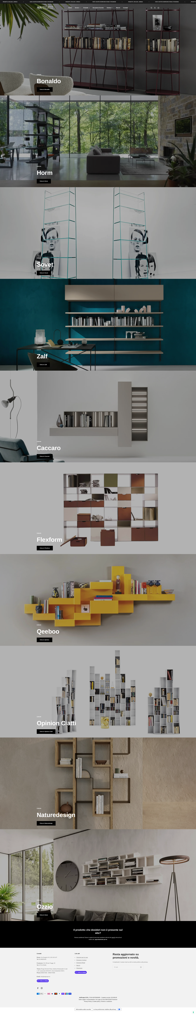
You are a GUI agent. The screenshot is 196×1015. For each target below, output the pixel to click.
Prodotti (85, 7)
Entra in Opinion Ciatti (46, 731)
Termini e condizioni (106, 1001)
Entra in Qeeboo (44, 639)
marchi (113, 937)
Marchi (118, 7)
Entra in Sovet (44, 273)
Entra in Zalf (43, 364)
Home (70, 7)
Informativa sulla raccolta (83, 1009)
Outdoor (109, 7)
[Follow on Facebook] (38, 988)
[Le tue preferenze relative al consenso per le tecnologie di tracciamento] (193, 1012)
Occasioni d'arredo (98, 7)
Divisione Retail (80, 962)
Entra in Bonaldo (45, 89)
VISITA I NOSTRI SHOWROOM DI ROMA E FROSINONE (71, 1)
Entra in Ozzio (44, 915)
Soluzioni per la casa (82, 957)
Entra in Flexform (45, 548)
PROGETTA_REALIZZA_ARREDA (40, 1)
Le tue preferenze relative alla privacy (104, 1009)
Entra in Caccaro (45, 456)
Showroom (79, 968)
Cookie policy (96, 1001)
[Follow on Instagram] (42, 988)
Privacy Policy (88, 1001)
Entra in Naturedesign (46, 823)
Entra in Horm (44, 181)
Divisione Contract (81, 960)
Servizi (77, 7)
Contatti (125, 7)
